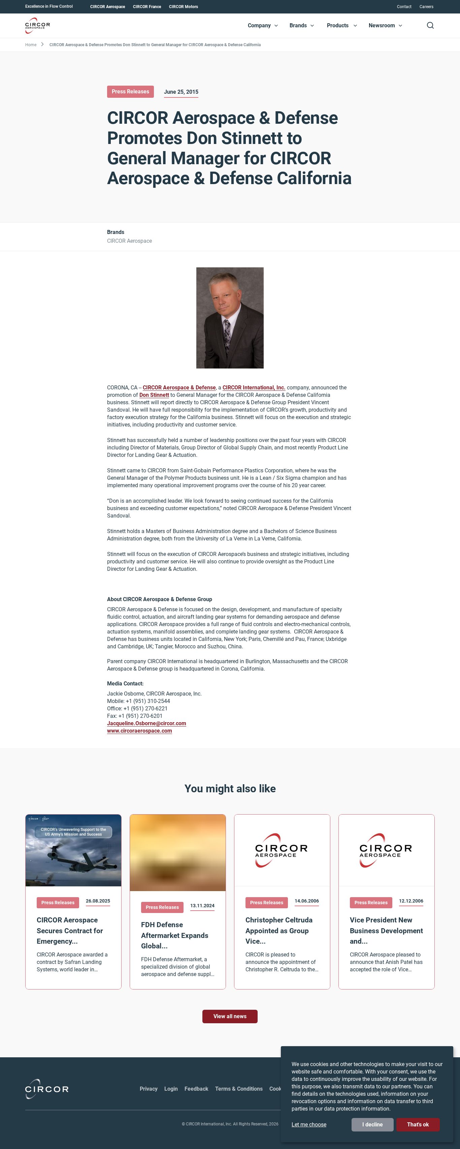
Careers (426, 6)
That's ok (418, 1124)
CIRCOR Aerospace (107, 6)
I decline (372, 1124)
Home (30, 44)
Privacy (149, 1089)
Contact (404, 6)
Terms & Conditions (239, 1089)
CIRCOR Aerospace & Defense (179, 388)
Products (338, 25)
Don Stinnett (154, 395)
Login (171, 1089)
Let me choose (309, 1124)
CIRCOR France (147, 6)
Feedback (196, 1089)
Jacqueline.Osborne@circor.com (146, 724)
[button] (276, 25)
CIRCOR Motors (183, 6)
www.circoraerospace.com (139, 731)
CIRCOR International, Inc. (254, 388)
